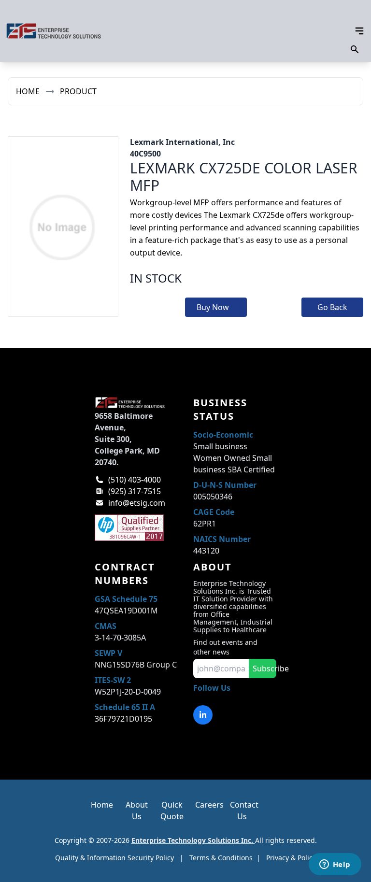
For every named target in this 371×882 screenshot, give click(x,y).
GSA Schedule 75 (126, 599)
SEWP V (108, 653)
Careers (209, 804)
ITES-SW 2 (113, 680)
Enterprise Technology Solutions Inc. (193, 840)
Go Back (332, 307)
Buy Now (213, 307)
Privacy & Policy (291, 857)
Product (78, 91)
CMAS (105, 626)
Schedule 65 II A (125, 707)
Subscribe (264, 668)
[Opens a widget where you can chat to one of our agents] (334, 865)
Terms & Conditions (221, 857)
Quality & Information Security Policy (114, 857)
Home (28, 91)
